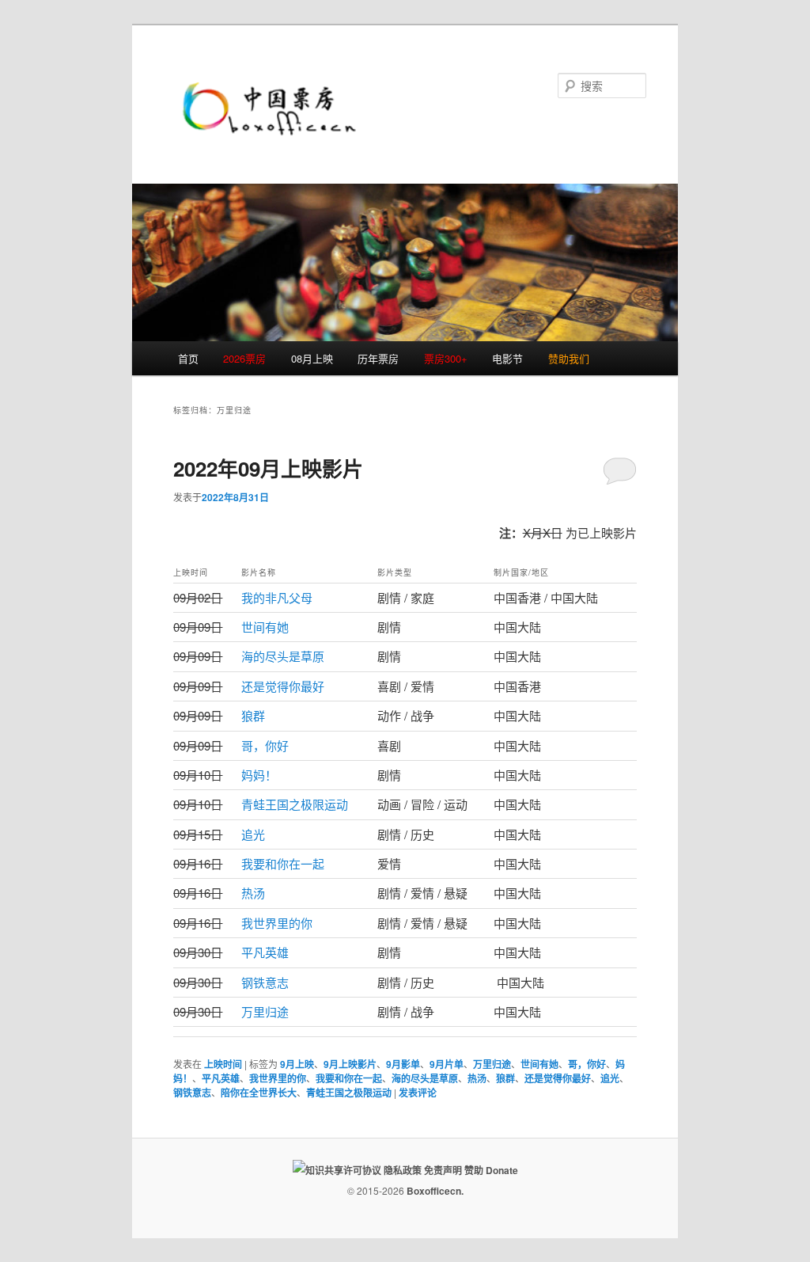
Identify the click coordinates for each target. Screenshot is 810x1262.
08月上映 (312, 358)
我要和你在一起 (282, 863)
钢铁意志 (265, 982)
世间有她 (265, 626)
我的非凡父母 (276, 597)
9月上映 (297, 1064)
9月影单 (403, 1064)
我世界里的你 (276, 922)
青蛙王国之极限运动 (294, 804)
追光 (253, 834)
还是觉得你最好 (282, 686)
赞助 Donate (491, 1170)
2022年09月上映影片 (268, 468)
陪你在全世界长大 (259, 1092)
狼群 (253, 715)
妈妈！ (259, 774)
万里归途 (265, 1011)
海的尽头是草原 (282, 656)
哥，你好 (265, 745)
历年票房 (378, 358)
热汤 (253, 892)
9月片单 (447, 1064)
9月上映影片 (350, 1064)
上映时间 (223, 1064)
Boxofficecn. (435, 1191)
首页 (188, 358)
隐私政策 (403, 1170)
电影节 (507, 358)
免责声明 (443, 1170)
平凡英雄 (265, 952)
